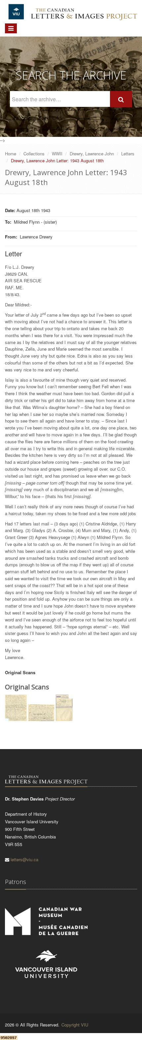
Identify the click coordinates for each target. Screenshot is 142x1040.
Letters (127, 153)
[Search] (121, 99)
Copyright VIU (74, 1025)
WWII (57, 153)
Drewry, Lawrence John (92, 153)
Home (10, 153)
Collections (34, 153)
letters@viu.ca (24, 859)
